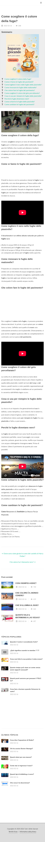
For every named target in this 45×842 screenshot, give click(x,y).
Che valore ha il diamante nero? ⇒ (22, 562)
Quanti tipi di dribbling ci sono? (22, 774)
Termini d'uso (13, 832)
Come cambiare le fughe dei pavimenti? (19, 104)
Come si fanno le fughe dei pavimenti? (19, 82)
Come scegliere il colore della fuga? (17, 79)
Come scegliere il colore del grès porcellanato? (22, 93)
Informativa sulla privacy (28, 832)
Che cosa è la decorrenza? (20, 783)
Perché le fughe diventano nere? (16, 99)
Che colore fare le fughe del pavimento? (19, 90)
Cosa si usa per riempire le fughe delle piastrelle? (23, 96)
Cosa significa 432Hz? (25, 583)
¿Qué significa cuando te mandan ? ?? (24, 650)
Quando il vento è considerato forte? (24, 642)
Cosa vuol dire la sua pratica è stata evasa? (26, 659)
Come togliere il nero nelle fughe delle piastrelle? (23, 85)
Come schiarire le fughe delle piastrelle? (19, 102)
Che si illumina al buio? (27, 605)
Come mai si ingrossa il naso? (21, 765)
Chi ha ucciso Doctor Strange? (21, 748)
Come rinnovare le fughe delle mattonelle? (20, 87)
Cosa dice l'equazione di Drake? (22, 740)
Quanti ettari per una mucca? (21, 757)
